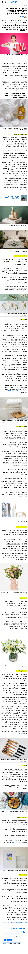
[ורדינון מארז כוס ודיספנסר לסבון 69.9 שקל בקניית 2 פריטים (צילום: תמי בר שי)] (14, 217)
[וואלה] (14, 2)
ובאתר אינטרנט (19, 733)
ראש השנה (5, 922)
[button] (22, 2)
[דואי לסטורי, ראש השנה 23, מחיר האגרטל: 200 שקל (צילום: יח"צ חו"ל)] (14, 579)
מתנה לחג (10, 922)
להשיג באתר (15, 842)
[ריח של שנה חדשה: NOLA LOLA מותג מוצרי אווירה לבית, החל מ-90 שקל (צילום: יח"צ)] (14, 511)
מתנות (21, 922)
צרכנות (25, 922)
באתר (13, 632)
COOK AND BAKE (12, 391)
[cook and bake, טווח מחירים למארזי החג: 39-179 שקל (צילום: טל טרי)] (14, 305)
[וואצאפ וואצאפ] (5, 2)
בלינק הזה (20, 189)
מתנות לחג (14, 922)
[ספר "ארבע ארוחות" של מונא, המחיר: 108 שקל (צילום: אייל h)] (14, 859)
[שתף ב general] (2, 2)
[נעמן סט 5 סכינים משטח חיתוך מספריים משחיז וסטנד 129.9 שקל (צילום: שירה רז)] (14, 750)
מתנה (18, 922)
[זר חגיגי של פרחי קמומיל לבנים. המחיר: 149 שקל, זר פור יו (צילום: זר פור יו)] (14, 652)
